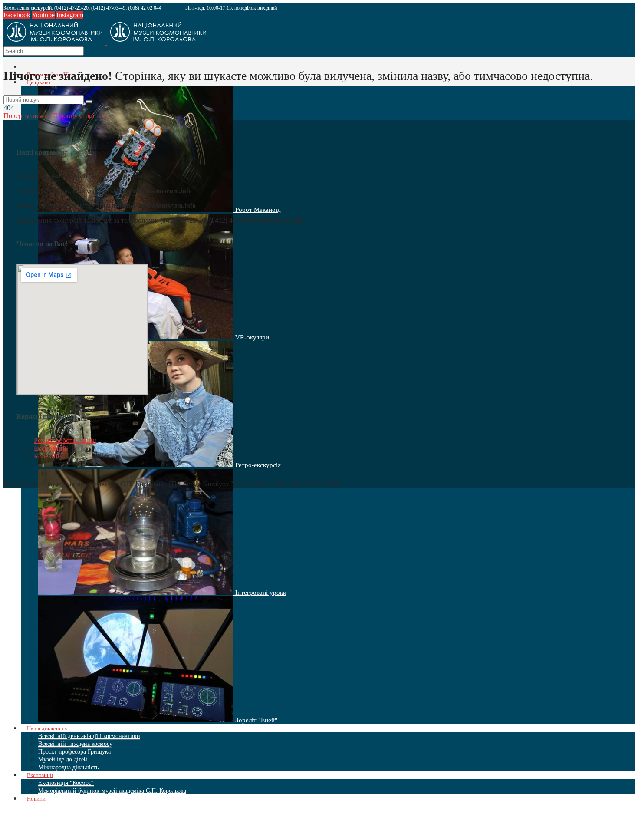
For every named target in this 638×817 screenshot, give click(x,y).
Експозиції (50, 448)
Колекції (46, 456)
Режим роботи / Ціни (65, 440)
